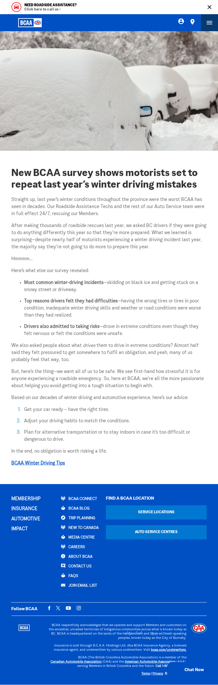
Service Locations (156, 512)
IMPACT (19, 529)
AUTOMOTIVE (25, 519)
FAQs (73, 576)
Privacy (157, 673)
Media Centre (81, 537)
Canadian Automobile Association (76, 661)
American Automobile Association (150, 661)
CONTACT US (79, 566)
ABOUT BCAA (80, 557)
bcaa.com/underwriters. (168, 650)
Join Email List (82, 586)
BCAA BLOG (78, 508)
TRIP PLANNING (81, 518)
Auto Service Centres (156, 532)
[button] (188, 670)
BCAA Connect (82, 499)
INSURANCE (24, 509)
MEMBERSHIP (26, 499)
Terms (145, 673)
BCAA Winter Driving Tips (38, 463)
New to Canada (83, 528)
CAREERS (76, 547)
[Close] (209, 7)
